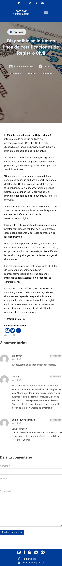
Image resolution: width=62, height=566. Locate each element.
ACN (20, 318)
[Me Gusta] (5, 335)
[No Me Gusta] (14, 335)
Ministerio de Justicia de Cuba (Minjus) (29, 135)
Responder (55, 356)
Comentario (7, 491)
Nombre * (5, 465)
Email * (3, 478)
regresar (18, 32)
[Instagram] (18, 330)
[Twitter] (12, 330)
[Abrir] (46, 12)
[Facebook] (7, 330)
